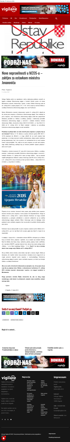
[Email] (20, 313)
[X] (29, 313)
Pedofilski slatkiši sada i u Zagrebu (55, 349)
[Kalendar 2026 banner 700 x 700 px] (23, 186)
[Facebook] (3, 313)
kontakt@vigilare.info (60, 410)
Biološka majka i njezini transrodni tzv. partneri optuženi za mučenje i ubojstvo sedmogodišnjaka (31, 385)
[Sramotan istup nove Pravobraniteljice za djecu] (12, 339)
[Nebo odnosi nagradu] (38, 394)
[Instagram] (5, 420)
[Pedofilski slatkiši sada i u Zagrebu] (57, 339)
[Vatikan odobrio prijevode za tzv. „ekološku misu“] (38, 381)
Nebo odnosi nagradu (44, 394)
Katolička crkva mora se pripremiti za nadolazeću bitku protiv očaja (30, 408)
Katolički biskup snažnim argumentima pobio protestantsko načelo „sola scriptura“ (44, 410)
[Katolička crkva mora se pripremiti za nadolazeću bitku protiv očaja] (24, 405)
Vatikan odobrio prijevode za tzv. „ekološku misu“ (44, 384)
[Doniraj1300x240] (35, 69)
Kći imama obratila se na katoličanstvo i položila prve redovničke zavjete (30, 397)
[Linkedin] (24, 313)
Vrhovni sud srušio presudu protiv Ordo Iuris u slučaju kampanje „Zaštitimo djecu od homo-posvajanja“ (33, 351)
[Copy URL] (37, 313)
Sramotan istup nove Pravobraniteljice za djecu (10, 349)
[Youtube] (11, 420)
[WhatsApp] (8, 313)
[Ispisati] (33, 313)
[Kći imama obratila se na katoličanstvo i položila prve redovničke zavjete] (24, 394)
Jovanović (5, 320)
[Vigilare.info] (9, 9)
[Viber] (12, 313)
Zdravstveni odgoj (17, 320)
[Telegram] (16, 313)
